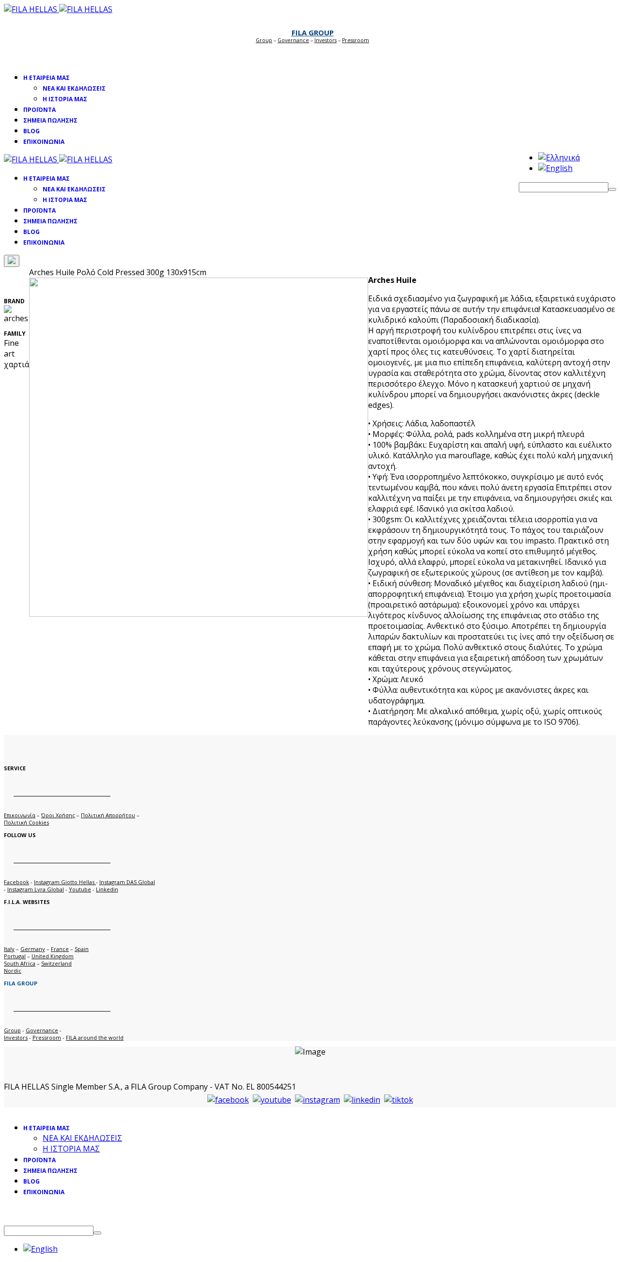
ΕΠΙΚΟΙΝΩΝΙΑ (43, 142)
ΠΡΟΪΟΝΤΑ (39, 110)
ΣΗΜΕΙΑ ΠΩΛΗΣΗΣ (50, 120)
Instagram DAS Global (127, 882)
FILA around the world (95, 1037)
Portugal (15, 956)
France (60, 948)
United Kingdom (52, 956)
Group (264, 40)
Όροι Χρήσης (58, 815)
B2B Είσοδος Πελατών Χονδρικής (310, 53)
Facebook (16, 882)
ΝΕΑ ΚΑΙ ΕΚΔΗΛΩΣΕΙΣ (74, 88)
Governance (293, 40)
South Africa (19, 963)
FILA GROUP (313, 32)
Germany (32, 948)
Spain (82, 948)
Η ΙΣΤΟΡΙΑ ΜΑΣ (65, 99)
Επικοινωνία (19, 815)
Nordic (12, 970)
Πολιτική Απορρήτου (108, 815)
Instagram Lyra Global (35, 889)
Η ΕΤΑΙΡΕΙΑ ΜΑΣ (46, 78)
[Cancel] (11, 261)
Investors (325, 40)
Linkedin (107, 889)
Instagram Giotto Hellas (65, 882)
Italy (9, 948)
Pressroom (46, 1037)
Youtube (80, 889)
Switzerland (56, 963)
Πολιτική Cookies (26, 822)
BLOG (31, 131)
